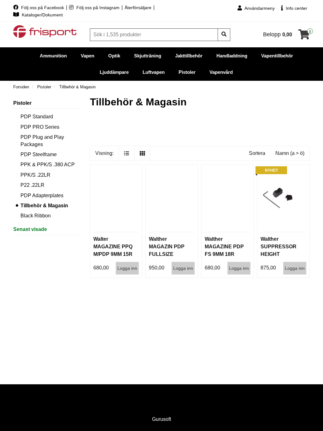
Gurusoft (161, 419)
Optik (114, 55)
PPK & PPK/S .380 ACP (48, 164)
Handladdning (231, 55)
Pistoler (187, 72)
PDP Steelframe (39, 154)
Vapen (87, 55)
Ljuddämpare (114, 72)
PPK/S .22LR (35, 175)
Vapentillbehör (277, 55)
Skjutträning (147, 55)
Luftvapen (154, 72)
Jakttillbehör (189, 55)
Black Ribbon (36, 215)
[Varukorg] (304, 36)
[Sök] (224, 34)
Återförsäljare (139, 7)
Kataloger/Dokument (42, 14)
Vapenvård (221, 72)
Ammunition (53, 55)
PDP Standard (37, 116)
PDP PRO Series (40, 127)
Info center (296, 8)
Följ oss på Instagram (98, 7)
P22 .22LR (32, 185)
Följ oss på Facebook (42, 7)
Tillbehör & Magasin (44, 205)
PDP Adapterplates (42, 195)
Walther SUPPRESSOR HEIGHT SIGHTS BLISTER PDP (279, 254)
